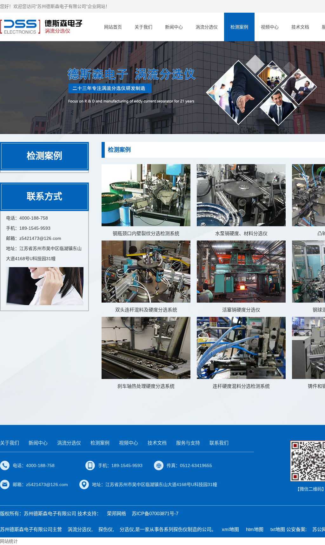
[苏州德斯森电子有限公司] (42, 27)
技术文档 (300, 26)
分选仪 (127, 529)
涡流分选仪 (207, 26)
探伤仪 (105, 529)
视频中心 (270, 26)
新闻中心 (174, 26)
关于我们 (143, 26)
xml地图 (230, 529)
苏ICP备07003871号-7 (155, 513)
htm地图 (254, 529)
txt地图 (277, 529)
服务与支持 (188, 443)
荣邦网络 (116, 513)
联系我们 (219, 443)
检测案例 (239, 26)
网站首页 (113, 26)
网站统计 (9, 541)
